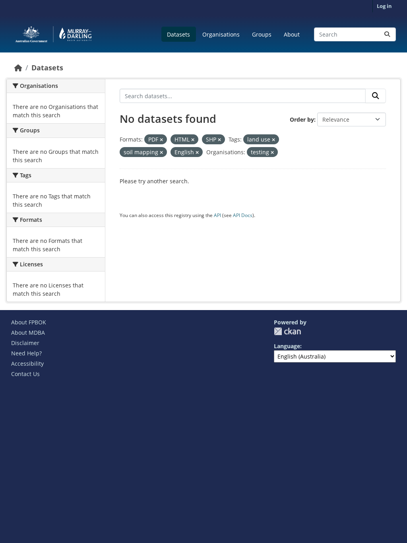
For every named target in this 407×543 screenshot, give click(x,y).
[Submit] (387, 34)
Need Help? (26, 353)
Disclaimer (25, 343)
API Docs (242, 215)
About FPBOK (28, 322)
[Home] (18, 67)
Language (287, 346)
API (217, 215)
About (292, 34)
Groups (261, 34)
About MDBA (28, 332)
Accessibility (27, 363)
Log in (384, 6)
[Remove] (161, 140)
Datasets (178, 34)
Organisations (221, 34)
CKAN (287, 331)
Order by (302, 119)
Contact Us (25, 374)
